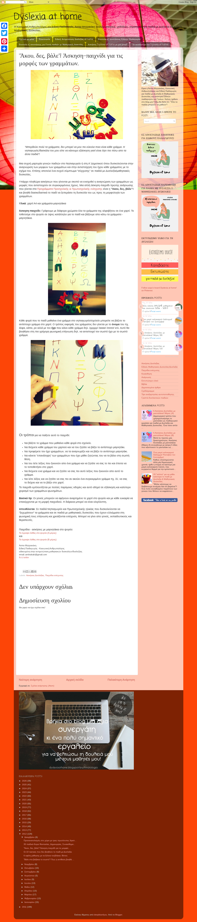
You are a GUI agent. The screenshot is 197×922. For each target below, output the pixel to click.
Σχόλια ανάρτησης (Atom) (42, 686)
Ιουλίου (28, 879)
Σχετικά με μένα (26, 39)
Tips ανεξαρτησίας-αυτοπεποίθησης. (158, 394)
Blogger (118, 915)
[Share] (4, 48)
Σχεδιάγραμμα (147, 391)
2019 (24, 807)
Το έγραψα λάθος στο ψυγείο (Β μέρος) (38, 539)
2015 (24, 822)
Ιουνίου (28, 883)
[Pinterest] (4, 41)
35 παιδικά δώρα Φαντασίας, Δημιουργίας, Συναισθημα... (49, 844)
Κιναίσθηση (146, 374)
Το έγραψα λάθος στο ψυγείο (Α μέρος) (37, 533)
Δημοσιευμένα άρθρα (151, 387)
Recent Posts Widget (171, 356)
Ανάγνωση (146, 377)
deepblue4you (100, 915)
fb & (21, 557)
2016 (24, 819)
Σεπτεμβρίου (30, 872)
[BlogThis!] (27, 571)
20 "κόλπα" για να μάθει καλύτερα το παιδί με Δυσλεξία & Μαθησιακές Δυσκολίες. (164, 478)
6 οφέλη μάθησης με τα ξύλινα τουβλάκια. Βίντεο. (46, 856)
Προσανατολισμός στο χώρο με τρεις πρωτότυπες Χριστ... (50, 840)
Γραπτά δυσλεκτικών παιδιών (154, 398)
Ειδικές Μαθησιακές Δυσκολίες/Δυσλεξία (159, 367)
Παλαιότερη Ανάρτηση (121, 679)
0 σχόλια (145, 311)
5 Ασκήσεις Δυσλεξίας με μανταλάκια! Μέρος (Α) (153, 347)
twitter (26, 557)
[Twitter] (4, 33)
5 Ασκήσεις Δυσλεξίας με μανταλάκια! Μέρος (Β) (153, 334)
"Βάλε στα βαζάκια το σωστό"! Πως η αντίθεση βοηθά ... (49, 859)
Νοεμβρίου (29, 864)
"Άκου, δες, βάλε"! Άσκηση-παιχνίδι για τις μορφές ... (47, 848)
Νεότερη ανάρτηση (30, 679)
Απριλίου (28, 891)
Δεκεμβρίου (29, 837)
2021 (24, 800)
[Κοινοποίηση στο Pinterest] (35, 571)
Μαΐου (27, 887)
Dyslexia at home (48, 16)
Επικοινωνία (44, 39)
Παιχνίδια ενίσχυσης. (54, 575)
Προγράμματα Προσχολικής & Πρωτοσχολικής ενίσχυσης (69, 188)
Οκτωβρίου (29, 868)
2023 (24, 792)
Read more (156, 311)
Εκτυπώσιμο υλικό (149, 381)
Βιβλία (144, 384)
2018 (24, 811)
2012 (24, 834)
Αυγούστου (29, 876)
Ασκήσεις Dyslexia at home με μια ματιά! (107, 44)
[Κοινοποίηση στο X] (29, 571)
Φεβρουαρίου (30, 898)
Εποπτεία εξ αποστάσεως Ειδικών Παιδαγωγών (119, 39)
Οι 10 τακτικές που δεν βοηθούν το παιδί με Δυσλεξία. (48, 852)
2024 (24, 788)
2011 (24, 907)
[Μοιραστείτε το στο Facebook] (32, 571)
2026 (24, 781)
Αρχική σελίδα (75, 679)
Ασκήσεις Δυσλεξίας (35, 575)
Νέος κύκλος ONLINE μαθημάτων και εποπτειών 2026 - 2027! (157, 307)
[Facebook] (4, 25)
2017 (24, 815)
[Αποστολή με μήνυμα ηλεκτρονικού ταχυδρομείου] (24, 571)
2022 (24, 796)
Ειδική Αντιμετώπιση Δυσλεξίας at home (74, 39)
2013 (24, 830)
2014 (24, 826)
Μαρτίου (28, 894)
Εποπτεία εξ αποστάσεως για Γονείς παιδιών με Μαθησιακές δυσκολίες (51, 44)
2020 (24, 804)
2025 (24, 785)
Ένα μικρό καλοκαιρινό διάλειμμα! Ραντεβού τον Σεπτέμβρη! (157, 320)
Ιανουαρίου (29, 902)
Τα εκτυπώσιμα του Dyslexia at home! (150, 44)
